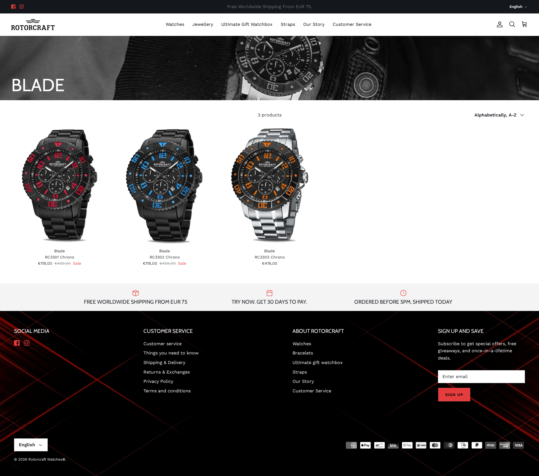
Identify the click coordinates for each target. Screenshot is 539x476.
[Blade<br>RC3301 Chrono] (59, 184)
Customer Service (352, 24)
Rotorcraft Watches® (46, 459)
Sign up (454, 394)
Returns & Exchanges (166, 372)
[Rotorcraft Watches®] (33, 24)
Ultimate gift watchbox (318, 362)
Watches (175, 24)
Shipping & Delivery (164, 362)
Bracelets (303, 353)
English (516, 6)
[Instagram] (21, 6)
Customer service (162, 343)
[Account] (498, 24)
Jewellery (202, 24)
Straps (288, 24)
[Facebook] (13, 6)
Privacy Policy (158, 381)
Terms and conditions (167, 390)
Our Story (314, 24)
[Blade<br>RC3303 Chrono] (269, 184)
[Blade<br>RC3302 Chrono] (164, 184)
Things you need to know (170, 353)
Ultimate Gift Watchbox (247, 24)
